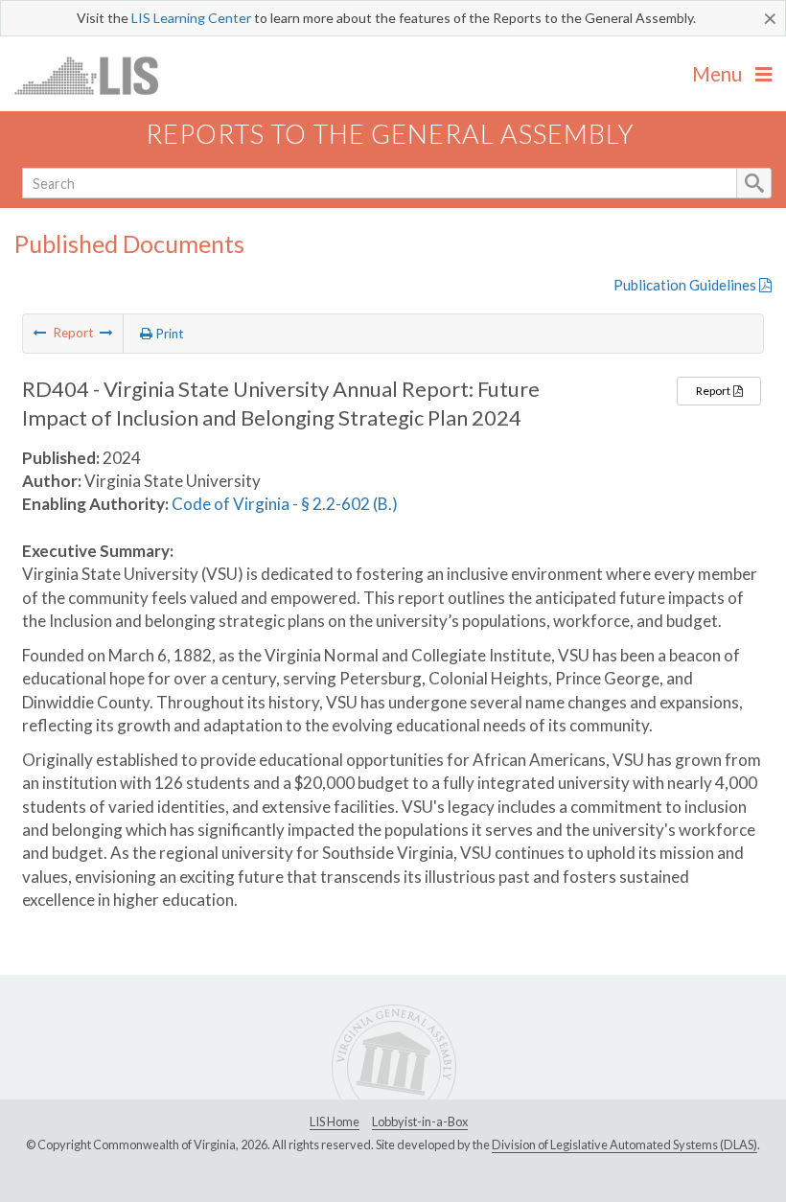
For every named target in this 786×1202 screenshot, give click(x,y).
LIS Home (334, 1121)
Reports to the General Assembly (390, 134)
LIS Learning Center (191, 18)
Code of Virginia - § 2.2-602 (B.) (285, 504)
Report (714, 390)
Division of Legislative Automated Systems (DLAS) (624, 1144)
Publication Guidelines (686, 284)
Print (168, 333)
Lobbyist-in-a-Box (420, 1121)
